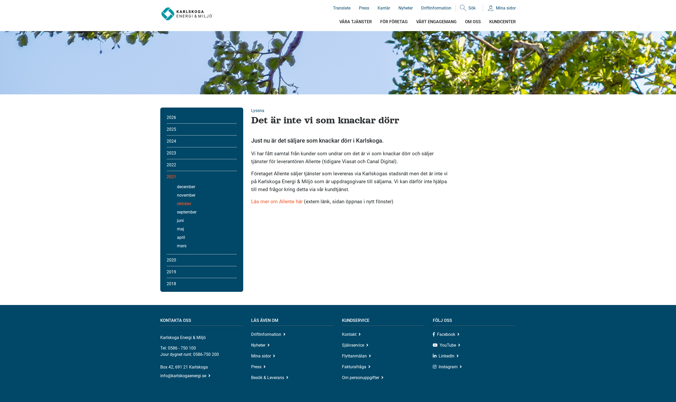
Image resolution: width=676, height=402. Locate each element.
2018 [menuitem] (171, 283)
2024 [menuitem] (171, 141)
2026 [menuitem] (171, 117)
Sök (472, 8)
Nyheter (405, 8)
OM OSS (473, 21)
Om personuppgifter (360, 377)
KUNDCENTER (502, 21)
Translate (341, 8)
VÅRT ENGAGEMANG (436, 21)
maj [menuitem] (180, 228)
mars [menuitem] (181, 245)
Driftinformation (436, 8)
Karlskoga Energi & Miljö (186, 14)
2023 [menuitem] (171, 153)
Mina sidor (506, 8)
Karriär (384, 8)
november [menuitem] (186, 195)
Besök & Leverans (267, 377)
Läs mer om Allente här (277, 201)
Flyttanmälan (354, 356)
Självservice (353, 345)
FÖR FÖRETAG (394, 21)
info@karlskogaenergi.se (183, 375)
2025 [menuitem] (171, 129)
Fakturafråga (354, 366)
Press (364, 8)
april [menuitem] (181, 237)
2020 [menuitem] (171, 260)
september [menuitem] (186, 212)
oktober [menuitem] (184, 203)
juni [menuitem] (180, 220)
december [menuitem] (186, 186)
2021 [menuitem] (171, 176)
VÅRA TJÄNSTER (355, 21)
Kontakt (349, 334)
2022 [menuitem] (171, 164)
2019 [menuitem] (171, 271)
